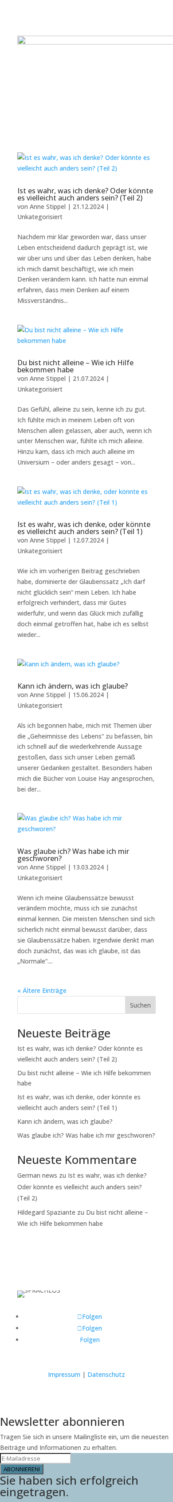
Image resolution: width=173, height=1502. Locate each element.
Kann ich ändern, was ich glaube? (72, 686)
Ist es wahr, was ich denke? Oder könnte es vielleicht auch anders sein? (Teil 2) (85, 194)
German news (37, 1175)
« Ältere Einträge (42, 990)
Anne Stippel (48, 206)
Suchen (140, 1005)
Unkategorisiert (40, 216)
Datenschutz (106, 1374)
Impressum (64, 1374)
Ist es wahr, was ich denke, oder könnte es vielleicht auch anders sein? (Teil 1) (83, 527)
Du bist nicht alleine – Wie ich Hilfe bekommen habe (75, 366)
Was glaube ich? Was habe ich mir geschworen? (73, 854)
